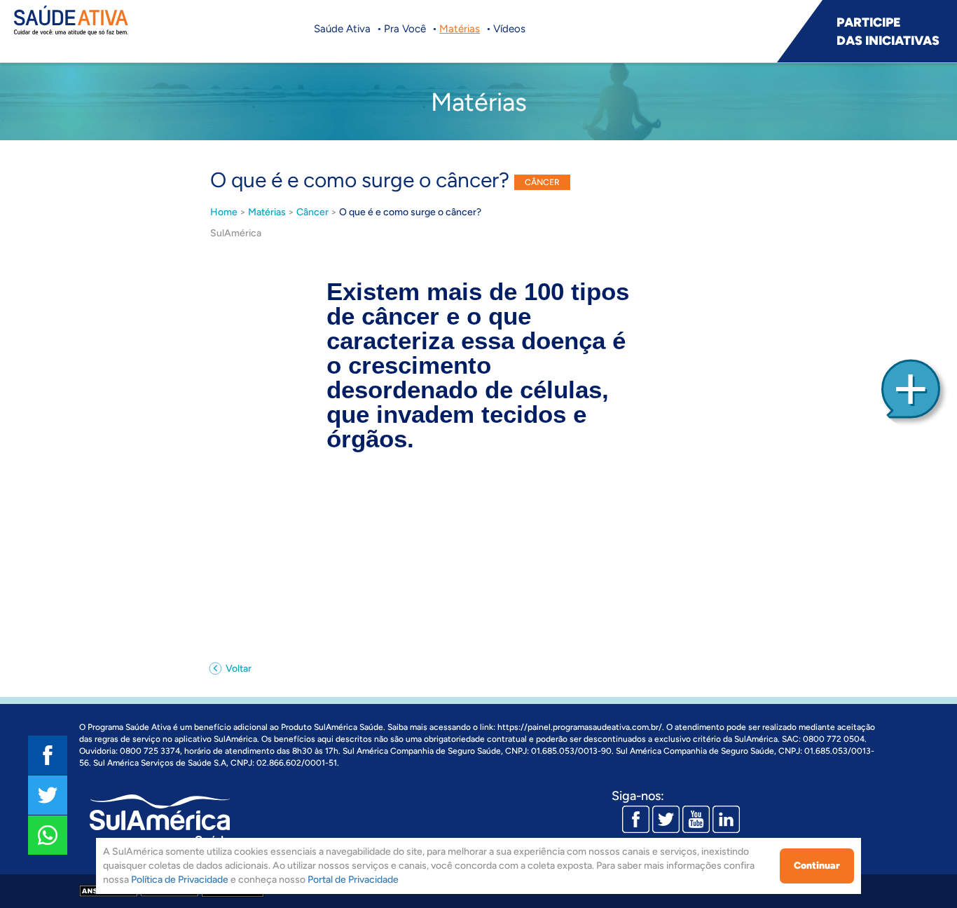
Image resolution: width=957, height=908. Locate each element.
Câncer (312, 212)
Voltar (237, 669)
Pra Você (405, 28)
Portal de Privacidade (353, 880)
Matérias (459, 28)
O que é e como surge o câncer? (410, 212)
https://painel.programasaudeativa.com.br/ (579, 727)
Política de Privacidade (179, 880)
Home (223, 212)
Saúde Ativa (342, 28)
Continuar (817, 866)
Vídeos (509, 28)
